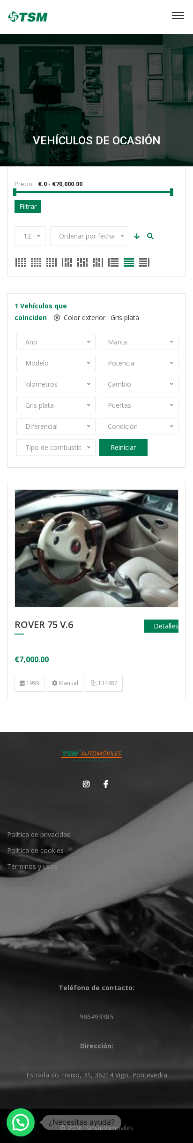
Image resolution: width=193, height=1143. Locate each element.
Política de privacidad (39, 834)
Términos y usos (32, 866)
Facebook (103, 784)
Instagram (84, 784)
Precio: (24, 183)
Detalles (166, 625)
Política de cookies (35, 850)
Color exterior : (100, 317)
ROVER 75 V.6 (44, 625)
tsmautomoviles (109, 1127)
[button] (21, 1122)
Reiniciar (123, 447)
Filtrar (28, 206)
